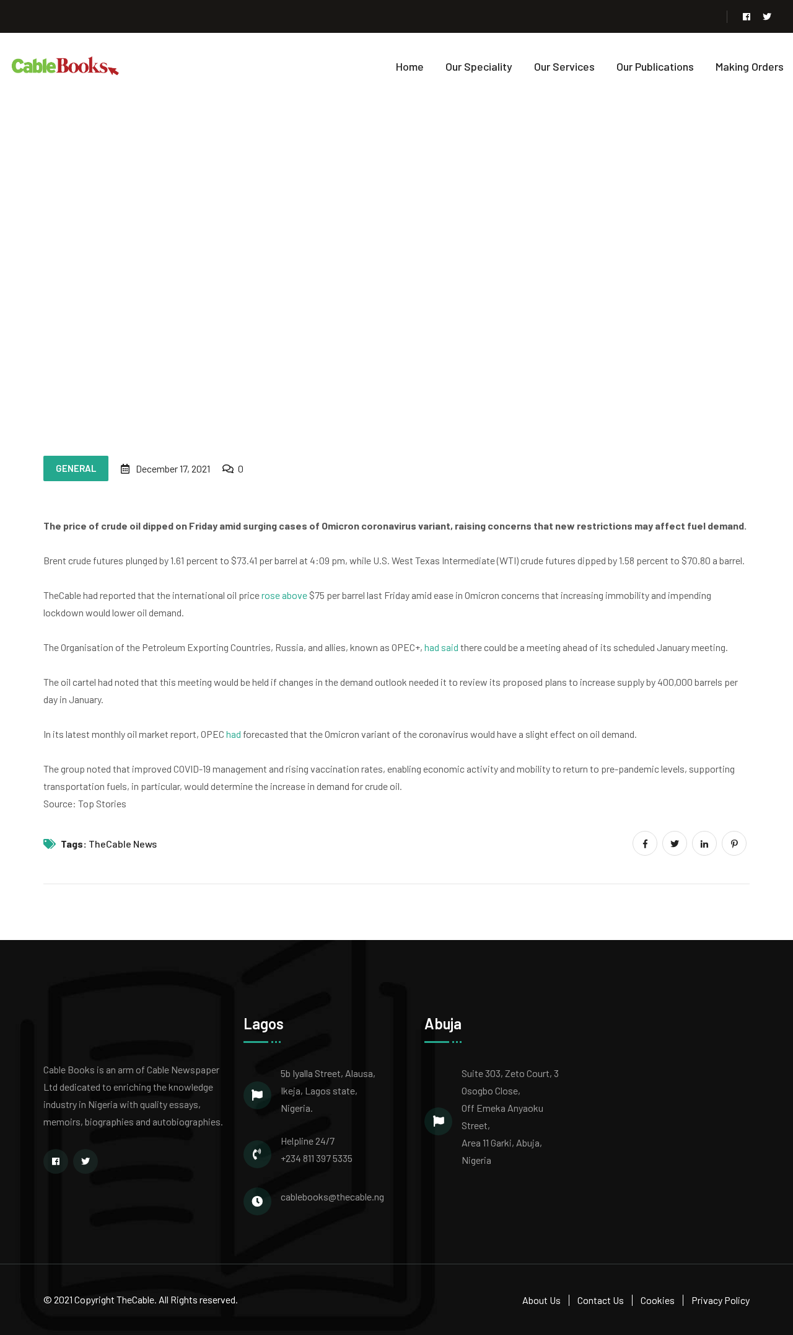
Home (410, 66)
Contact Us (600, 1300)
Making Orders (750, 66)
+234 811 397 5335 (317, 1158)
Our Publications (655, 66)
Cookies (658, 1300)
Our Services (564, 66)
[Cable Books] (66, 65)
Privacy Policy (720, 1300)
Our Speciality (478, 66)
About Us (541, 1300)
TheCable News (123, 843)
